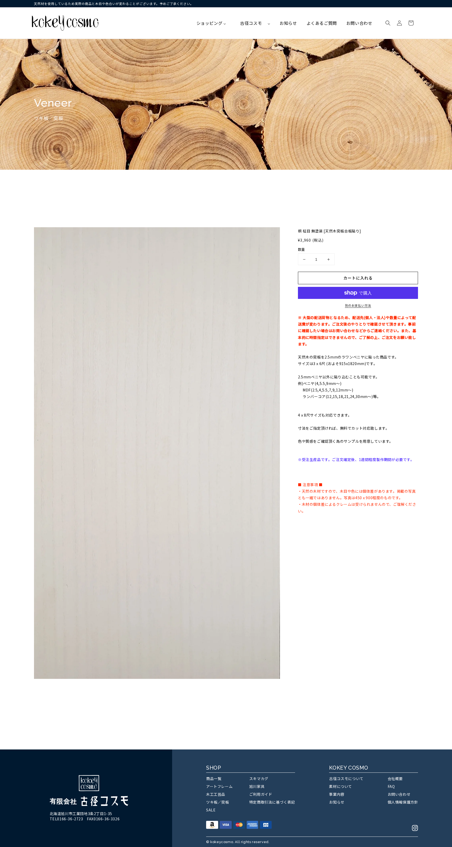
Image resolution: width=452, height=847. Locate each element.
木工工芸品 (215, 794)
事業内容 (336, 794)
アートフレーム (219, 786)
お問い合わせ (399, 794)
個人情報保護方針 (403, 802)
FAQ (391, 786)
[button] (388, 23)
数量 (301, 249)
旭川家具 (256, 786)
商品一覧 (213, 778)
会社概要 (395, 778)
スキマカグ (258, 778)
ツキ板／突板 (217, 802)
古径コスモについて (346, 778)
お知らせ (336, 802)
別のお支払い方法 (358, 305)
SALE (211, 809)
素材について (340, 786)
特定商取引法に (272, 802)
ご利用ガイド (260, 794)
